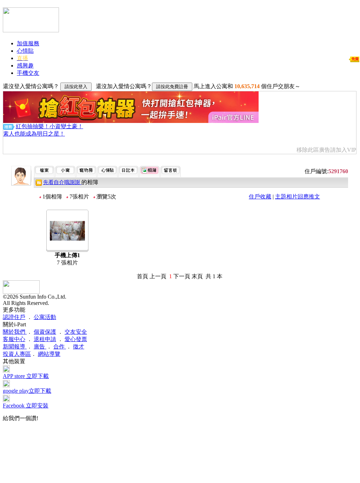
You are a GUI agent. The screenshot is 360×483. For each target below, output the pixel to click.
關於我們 (15, 332)
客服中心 (14, 339)
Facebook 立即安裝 (25, 406)
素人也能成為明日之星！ (34, 134)
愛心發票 (76, 339)
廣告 (40, 347)
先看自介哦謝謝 (62, 182)
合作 (59, 347)
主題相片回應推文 (297, 197)
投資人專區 (17, 354)
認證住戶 (14, 317)
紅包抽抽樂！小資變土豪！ (49, 126)
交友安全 (76, 332)
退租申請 (45, 339)
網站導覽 (49, 354)
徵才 (78, 347)
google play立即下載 (27, 391)
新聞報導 (15, 347)
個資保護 (45, 332)
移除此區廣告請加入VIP (326, 150)
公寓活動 (45, 317)
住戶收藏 (260, 197)
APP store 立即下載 (26, 376)
